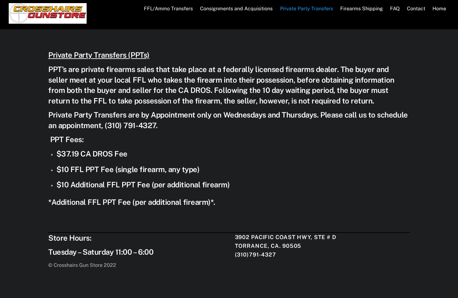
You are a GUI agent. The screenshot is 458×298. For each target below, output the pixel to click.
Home (439, 9)
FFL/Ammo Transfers (168, 9)
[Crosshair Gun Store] (48, 21)
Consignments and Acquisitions (236, 9)
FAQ (395, 9)
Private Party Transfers (306, 9)
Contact (416, 9)
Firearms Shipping (361, 9)
